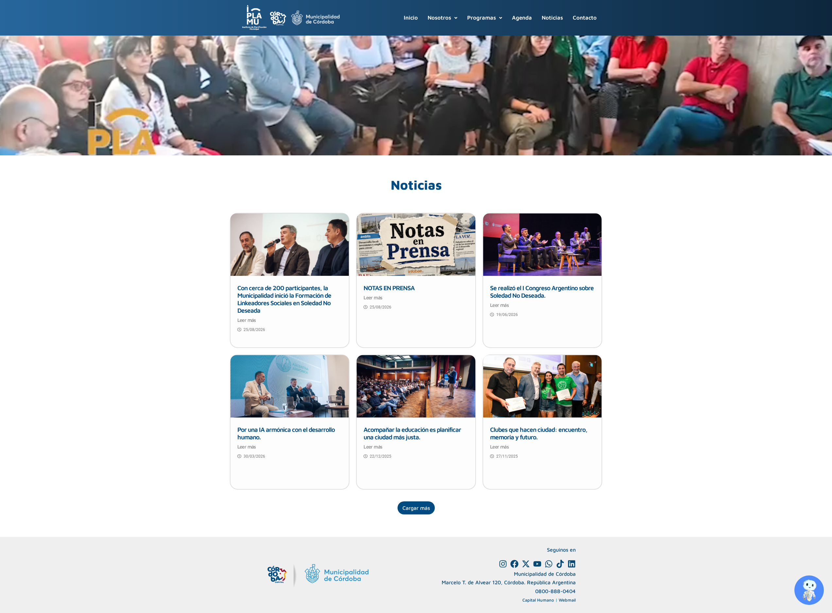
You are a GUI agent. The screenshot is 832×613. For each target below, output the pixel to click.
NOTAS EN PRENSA (389, 287)
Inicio (411, 17)
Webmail (567, 600)
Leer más (246, 320)
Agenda (522, 17)
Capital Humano (538, 600)
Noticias (552, 17)
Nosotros (439, 17)
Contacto (585, 17)
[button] (442, 17)
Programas (481, 17)
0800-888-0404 (555, 591)
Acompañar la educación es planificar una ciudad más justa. (412, 433)
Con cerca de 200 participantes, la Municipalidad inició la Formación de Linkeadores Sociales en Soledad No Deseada (284, 299)
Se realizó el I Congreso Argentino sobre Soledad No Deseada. (542, 291)
